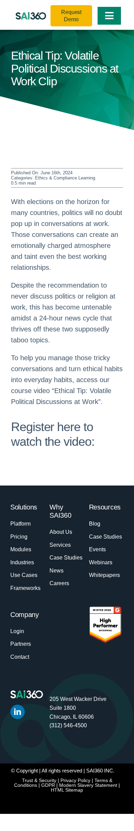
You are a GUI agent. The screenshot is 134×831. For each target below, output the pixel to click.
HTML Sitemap (67, 790)
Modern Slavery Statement (88, 785)
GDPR (48, 785)
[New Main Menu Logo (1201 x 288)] (30, 16)
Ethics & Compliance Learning (65, 177)
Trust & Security (39, 780)
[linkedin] (17, 712)
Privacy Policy (75, 780)
